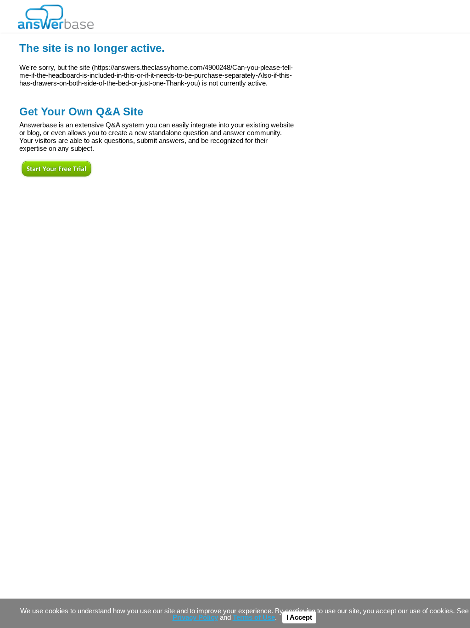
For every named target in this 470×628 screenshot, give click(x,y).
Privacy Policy (195, 617)
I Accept (299, 617)
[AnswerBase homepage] (56, 14)
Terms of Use (254, 617)
